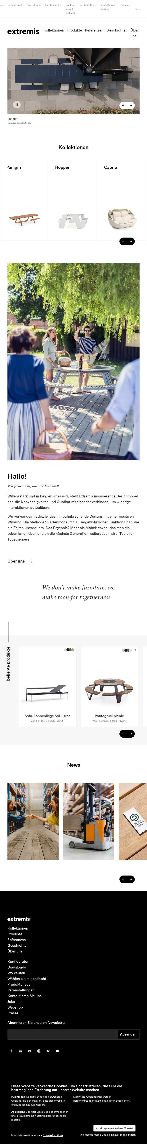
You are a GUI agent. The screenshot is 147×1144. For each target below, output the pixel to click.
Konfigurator (18, 961)
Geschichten (116, 30)
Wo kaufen (16, 973)
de (136, 9)
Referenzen (94, 30)
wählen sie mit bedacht (70, 9)
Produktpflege (87, 5)
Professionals (15, 5)
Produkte (74, 30)
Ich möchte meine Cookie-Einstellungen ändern (108, 1134)
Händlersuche (53, 5)
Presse (12, 1013)
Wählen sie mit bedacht (26, 979)
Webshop (125, 5)
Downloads (34, 5)
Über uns (16, 561)
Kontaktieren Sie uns (24, 996)
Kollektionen (53, 30)
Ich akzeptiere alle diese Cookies (114, 1128)
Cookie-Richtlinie (53, 1135)
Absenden (128, 1034)
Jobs (11, 1001)
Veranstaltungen (20, 990)
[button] (123, 105)
